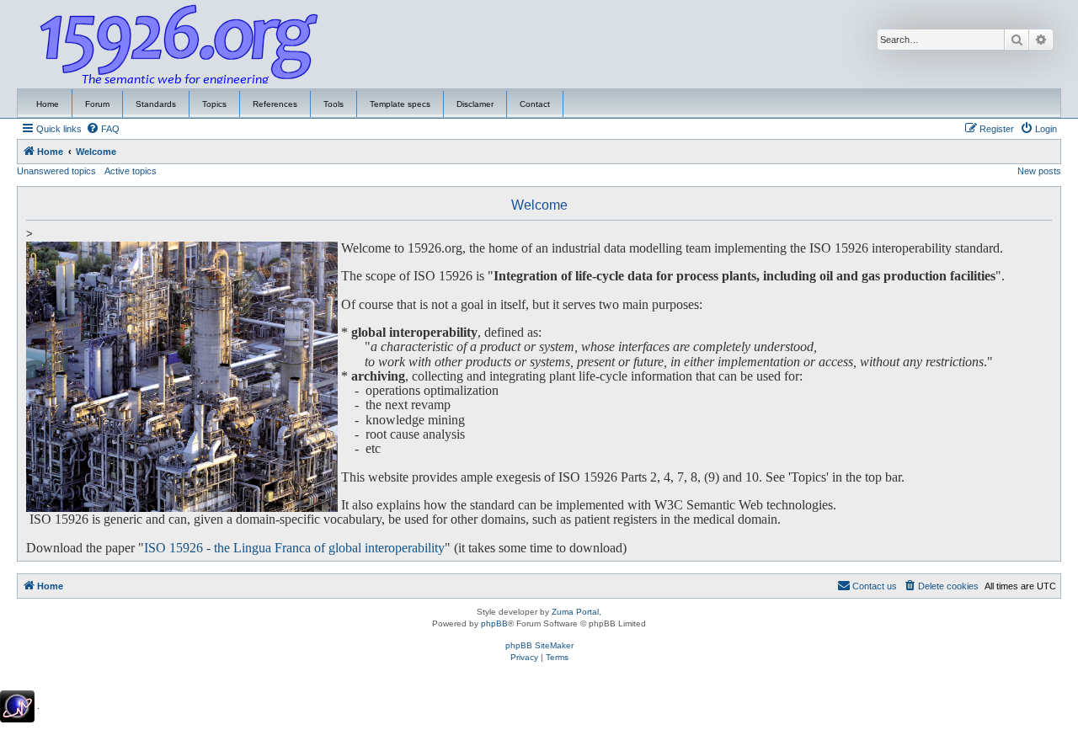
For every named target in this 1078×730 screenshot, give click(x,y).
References (275, 104)
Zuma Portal (575, 611)
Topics (214, 104)
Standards (156, 104)
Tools (333, 104)
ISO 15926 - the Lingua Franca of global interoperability (294, 548)
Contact (535, 104)
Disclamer (475, 104)
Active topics (130, 171)
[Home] (179, 44)
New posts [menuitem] (1039, 171)
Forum (97, 104)
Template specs (400, 104)
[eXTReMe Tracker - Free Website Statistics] (17, 706)
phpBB (494, 623)
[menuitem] (103, 129)
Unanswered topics (56, 171)
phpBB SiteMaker (539, 645)
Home (47, 104)
